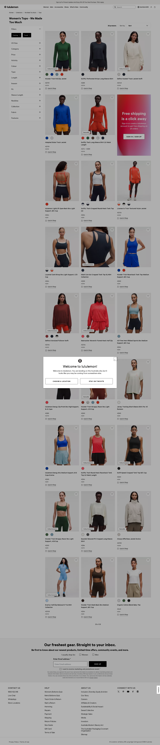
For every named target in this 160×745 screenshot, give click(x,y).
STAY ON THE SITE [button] (96, 381)
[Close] (115, 359)
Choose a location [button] (61, 381)
